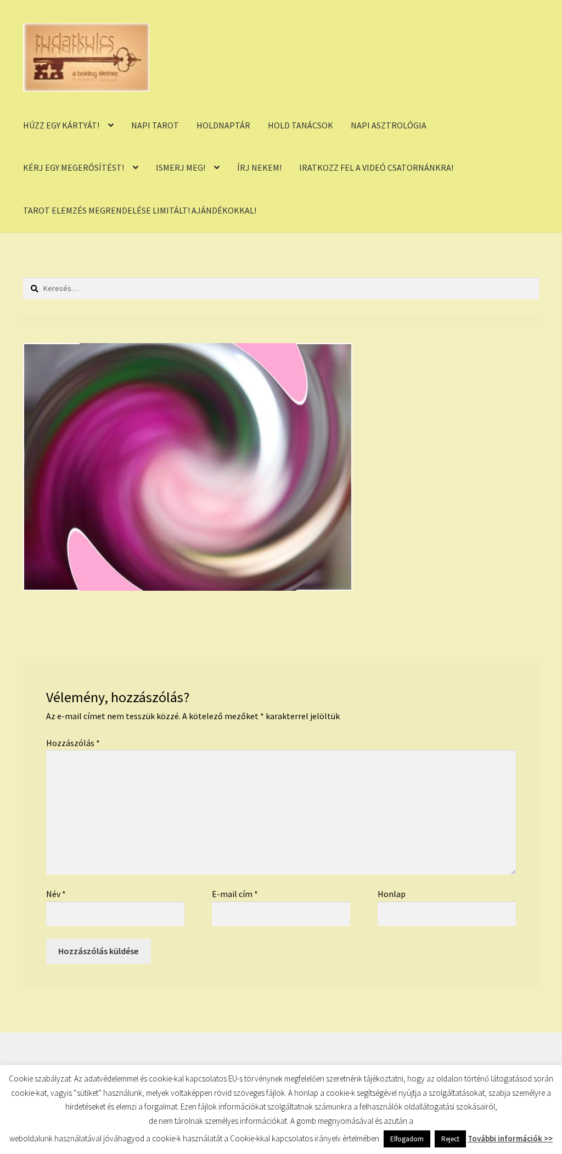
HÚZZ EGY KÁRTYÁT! (61, 125)
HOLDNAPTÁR (223, 125)
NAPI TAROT (155, 125)
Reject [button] (450, 1139)
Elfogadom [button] (407, 1139)
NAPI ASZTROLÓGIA (388, 125)
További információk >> (510, 1138)
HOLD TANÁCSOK (300, 125)
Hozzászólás (73, 742)
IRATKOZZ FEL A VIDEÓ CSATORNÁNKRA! (376, 167)
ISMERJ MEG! (180, 167)
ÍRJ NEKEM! (259, 167)
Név (56, 893)
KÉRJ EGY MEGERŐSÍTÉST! (73, 167)
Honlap (392, 893)
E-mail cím (235, 893)
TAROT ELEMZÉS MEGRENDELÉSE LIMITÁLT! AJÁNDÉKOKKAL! (139, 210)
